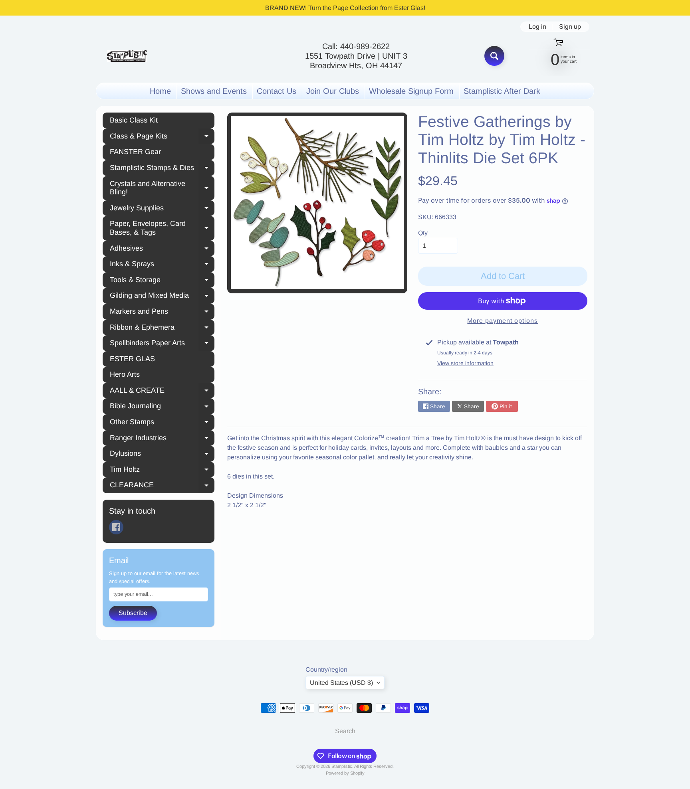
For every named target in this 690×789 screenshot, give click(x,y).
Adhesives (162, 249)
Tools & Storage (162, 281)
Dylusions (162, 454)
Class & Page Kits (162, 137)
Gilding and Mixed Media (162, 296)
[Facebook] (116, 527)
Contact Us (276, 91)
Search (345, 731)
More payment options (502, 320)
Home (160, 91)
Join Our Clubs (332, 91)
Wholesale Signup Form (411, 91)
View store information (465, 363)
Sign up (570, 27)
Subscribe (133, 612)
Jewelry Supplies (162, 209)
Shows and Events (214, 91)
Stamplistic (341, 766)
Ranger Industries (162, 439)
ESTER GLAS (132, 359)
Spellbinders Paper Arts (162, 344)
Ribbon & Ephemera (162, 328)
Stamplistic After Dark (502, 91)
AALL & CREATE (162, 391)
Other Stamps (162, 423)
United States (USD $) (341, 682)
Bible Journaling (162, 407)
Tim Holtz (162, 470)
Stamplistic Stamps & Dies (162, 169)
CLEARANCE (162, 486)
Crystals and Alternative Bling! (162, 188)
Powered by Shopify (345, 773)
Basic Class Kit (134, 120)
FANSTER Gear (135, 152)
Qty (423, 232)
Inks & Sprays (162, 265)
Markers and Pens (162, 312)
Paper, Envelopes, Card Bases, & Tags (162, 227)
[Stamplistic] (127, 56)
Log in (537, 27)
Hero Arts (125, 374)
